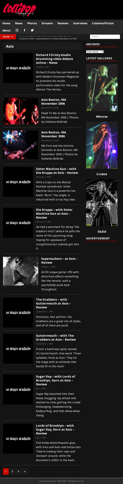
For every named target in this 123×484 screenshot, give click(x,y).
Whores (102, 117)
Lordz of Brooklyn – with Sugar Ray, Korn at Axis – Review (55, 429)
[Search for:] (105, 36)
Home (6, 23)
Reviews (62, 23)
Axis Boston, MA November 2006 (53, 102)
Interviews (80, 23)
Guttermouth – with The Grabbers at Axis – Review (56, 337)
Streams (47, 23)
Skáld (102, 231)
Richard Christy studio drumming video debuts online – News (54, 59)
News (18, 23)
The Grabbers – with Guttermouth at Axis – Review (53, 303)
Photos (32, 23)
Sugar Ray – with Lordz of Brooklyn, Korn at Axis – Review (55, 380)
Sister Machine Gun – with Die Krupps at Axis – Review (57, 171)
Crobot (101, 174)
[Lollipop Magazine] (19, 10)
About (6, 30)
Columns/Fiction (103, 23)
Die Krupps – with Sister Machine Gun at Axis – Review (54, 213)
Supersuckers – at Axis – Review (59, 261)
